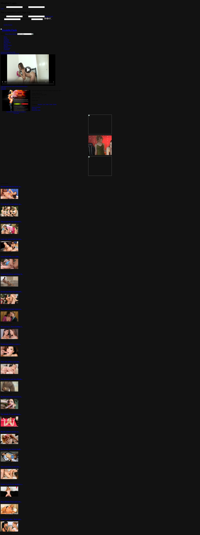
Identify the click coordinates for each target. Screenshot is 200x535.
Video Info (3, 87)
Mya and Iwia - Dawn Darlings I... (12, 326)
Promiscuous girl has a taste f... (10, 344)
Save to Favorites (36, 107)
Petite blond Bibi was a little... (10, 256)
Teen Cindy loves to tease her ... (11, 466)
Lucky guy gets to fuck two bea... (11, 239)
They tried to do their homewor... (11, 309)
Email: (2, 19)
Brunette (40, 104)
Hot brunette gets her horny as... (11, 186)
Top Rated (6, 41)
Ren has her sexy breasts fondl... (11, 449)
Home (5, 36)
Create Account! (49, 16)
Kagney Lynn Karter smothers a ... (12, 484)
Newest (6, 38)
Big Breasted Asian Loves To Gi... (11, 396)
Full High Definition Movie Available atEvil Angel (16, 112)
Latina (50, 104)
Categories (6, 39)
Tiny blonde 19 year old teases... (11, 414)
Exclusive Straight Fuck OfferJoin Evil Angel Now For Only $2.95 (10, 52)
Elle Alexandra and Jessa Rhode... (11, 379)
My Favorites (7, 48)
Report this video (36, 110)
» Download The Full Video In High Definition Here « (14, 86)
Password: (25, 7)
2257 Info (34, 108)
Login (2, 8)
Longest (6, 44)
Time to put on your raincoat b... (11, 221)
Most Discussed (8, 45)
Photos (10, 34)
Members (14, 34)
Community (7, 49)
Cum (44, 104)
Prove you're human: (26, 19)
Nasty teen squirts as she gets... (10, 361)
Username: (3, 7)
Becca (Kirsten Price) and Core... (11, 501)
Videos (6, 34)
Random (6, 46)
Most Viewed (7, 42)
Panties (54, 104)
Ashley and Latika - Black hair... (11, 519)
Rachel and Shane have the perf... (11, 291)
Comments (3, 89)
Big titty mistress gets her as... (10, 431)
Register (8, 24)
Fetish (47, 104)
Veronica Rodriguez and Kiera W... (12, 274)
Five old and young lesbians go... (11, 204)
